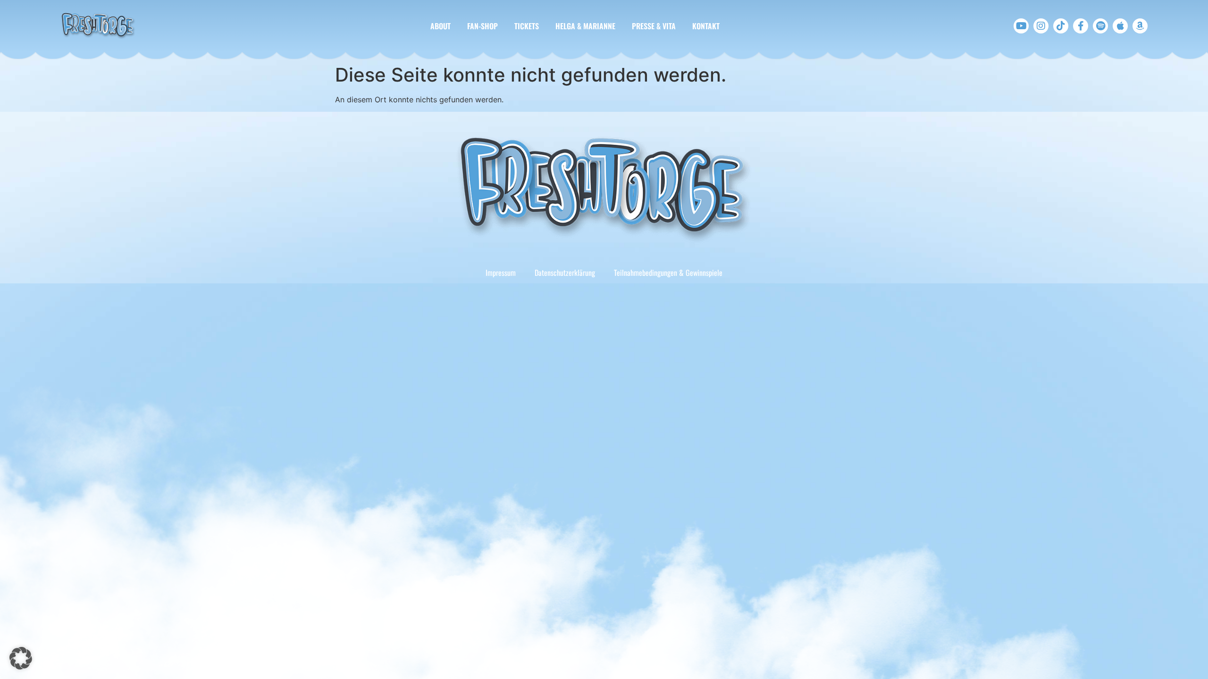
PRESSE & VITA (654, 26)
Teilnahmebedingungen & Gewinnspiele (668, 272)
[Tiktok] (1060, 25)
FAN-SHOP (482, 26)
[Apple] (1120, 25)
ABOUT (440, 26)
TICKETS (526, 26)
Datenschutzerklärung (565, 272)
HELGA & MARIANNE (585, 26)
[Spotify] (1100, 25)
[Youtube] (1021, 25)
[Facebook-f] (1080, 25)
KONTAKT (706, 26)
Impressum (501, 272)
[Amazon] (1140, 25)
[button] (21, 658)
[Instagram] (1041, 25)
